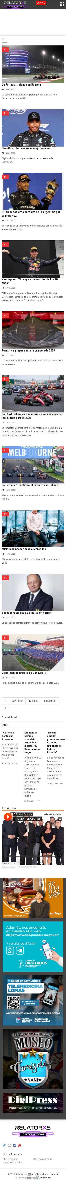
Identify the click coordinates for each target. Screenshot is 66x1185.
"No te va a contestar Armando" (8, 736)
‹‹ (5, 700)
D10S (5, 725)
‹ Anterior (17, 700)
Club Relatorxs (10, 1159)
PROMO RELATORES (27, 867)
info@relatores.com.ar (44, 1174)
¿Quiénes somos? (42, 1159)
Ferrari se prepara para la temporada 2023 (28, 350)
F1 (3, 90)
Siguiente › (50, 700)
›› (5, 707)
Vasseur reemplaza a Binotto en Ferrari (27, 612)
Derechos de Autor (13, 1162)
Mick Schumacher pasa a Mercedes (24, 549)
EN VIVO (41, 3)
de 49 (33, 700)
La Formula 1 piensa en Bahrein (21, 84)
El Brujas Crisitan (9, 867)
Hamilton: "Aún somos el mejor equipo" (26, 148)
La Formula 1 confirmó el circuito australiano (30, 485)
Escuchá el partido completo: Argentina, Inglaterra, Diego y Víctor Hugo (32, 742)
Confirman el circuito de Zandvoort (24, 673)
